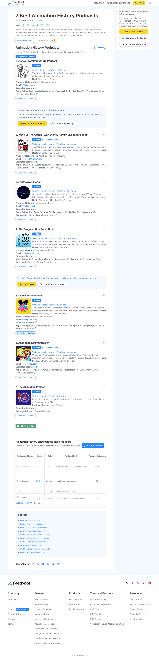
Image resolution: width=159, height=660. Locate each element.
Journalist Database (44, 619)
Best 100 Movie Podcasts (30, 545)
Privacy (11, 619)
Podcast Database (43, 609)
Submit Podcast (24, 40)
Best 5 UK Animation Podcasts (32, 552)
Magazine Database (44, 614)
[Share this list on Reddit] (37, 25)
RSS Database (41, 599)
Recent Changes (137, 609)
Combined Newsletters (101, 604)
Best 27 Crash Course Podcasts (33, 531)
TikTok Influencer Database (47, 643)
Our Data (12, 604)
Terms (11, 624)
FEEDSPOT (99, 3)
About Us (12, 599)
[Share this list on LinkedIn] (32, 25)
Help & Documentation (140, 604)
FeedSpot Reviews (16, 614)
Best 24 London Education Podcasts (35, 549)
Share (18, 25)
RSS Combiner (97, 614)
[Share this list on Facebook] (23, 25)
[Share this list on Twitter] (28, 25)
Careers (18, 609)
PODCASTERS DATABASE (118, 3)
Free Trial (139, 3)
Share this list (23, 564)
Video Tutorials (137, 599)
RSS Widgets (96, 609)
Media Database (76, 609)
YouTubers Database (44, 624)
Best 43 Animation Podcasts (31, 524)
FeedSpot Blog (137, 619)
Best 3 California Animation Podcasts (35, 538)
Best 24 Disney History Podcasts (33, 527)
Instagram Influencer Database (49, 633)
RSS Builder (95, 619)
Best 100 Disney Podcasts (30, 520)
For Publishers (75, 599)
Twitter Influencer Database (47, 638)
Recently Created (138, 614)
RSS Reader (74, 604)
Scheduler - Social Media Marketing (107, 624)
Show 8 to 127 (27, 426)
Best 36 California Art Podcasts (33, 542)
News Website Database (46, 628)
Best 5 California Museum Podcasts (34, 535)
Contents (39, 20)
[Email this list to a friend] (41, 25)
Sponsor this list (45, 40)
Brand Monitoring (98, 599)
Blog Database (41, 604)
